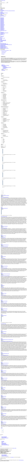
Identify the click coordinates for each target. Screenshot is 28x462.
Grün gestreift (4, 125)
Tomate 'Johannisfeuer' (3, 372)
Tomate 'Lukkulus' (3, 389)
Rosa (3, 142)
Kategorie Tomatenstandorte (3, 30)
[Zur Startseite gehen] (2, 0)
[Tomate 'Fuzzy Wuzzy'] (3, 293)
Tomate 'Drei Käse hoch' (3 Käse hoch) (5, 275)
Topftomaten (4, 68)
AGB (2, 442)
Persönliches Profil (4, 10)
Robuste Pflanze (5, 104)
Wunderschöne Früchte (5, 115)
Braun (3, 139)
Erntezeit (2, 78)
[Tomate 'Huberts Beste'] (3, 315)
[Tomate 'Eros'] (2, 285)
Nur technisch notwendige (3, 460)
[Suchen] (7, 2)
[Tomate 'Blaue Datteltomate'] (4, 226)
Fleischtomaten (4, 120)
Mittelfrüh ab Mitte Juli (5, 80)
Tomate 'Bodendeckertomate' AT (4, 246)
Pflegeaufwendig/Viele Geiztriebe (6, 102)
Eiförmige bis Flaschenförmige (6, 119)
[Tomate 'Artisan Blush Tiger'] (4, 208)
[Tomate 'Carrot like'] (3, 256)
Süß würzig (4, 97)
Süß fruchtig (4, 96)
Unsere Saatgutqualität (4, 437)
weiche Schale (4, 91)
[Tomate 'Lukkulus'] (3, 387)
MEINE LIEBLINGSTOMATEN (5, 65)
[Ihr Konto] (1, 6)
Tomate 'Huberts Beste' (3, 323)
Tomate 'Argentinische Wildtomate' (5, 197)
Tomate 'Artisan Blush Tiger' (4, 216)
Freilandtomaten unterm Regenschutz (7, 67)
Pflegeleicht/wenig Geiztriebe (6, 103)
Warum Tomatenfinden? (4, 436)
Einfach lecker (4, 86)
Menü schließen (3, 8)
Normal (4, 88)
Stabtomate (4, 135)
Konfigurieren (7, 460)
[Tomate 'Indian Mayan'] (3, 331)
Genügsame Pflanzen (5, 111)
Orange (4, 141)
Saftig (3, 89)
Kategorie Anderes (2, 34)
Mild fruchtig (4, 95)
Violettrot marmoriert (5, 127)
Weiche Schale (4, 90)
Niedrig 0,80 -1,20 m (5, 131)
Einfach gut (4, 108)
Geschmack (2, 92)
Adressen (8, 10)
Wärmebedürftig (5, 105)
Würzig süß (4, 98)
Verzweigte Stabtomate (5, 136)
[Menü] (1, 1)
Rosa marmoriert (5, 126)
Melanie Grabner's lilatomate (6, 77)
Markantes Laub (5, 101)
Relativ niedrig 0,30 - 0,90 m (6, 132)
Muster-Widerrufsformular (4, 444)
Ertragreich (4, 109)
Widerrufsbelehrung (4, 443)
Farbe (1, 137)
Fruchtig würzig (5, 94)
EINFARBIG (4, 124)
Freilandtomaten (4, 66)
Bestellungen (13, 10)
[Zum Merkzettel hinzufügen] (2, 196)
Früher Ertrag (4, 110)
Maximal (3, 146)
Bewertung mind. (3, 147)
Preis (1, 144)
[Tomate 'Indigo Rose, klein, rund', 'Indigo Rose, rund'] (7, 339)
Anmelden (1, 9)
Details (1, 207)
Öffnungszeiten (3, 70)
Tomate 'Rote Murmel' (3, 415)
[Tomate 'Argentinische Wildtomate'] (5, 195)
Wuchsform (2, 133)
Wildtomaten (4, 121)
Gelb (3, 140)
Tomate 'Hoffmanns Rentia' (4, 310)
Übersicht (1, 10)
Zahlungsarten (10, 10)
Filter (2, 73)
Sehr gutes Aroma (5, 113)
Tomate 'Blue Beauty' (3, 237)
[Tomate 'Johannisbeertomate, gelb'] (5, 353)
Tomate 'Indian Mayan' (3, 333)
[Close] (0, 461)
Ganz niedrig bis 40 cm (5, 130)
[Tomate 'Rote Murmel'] (3, 413)
